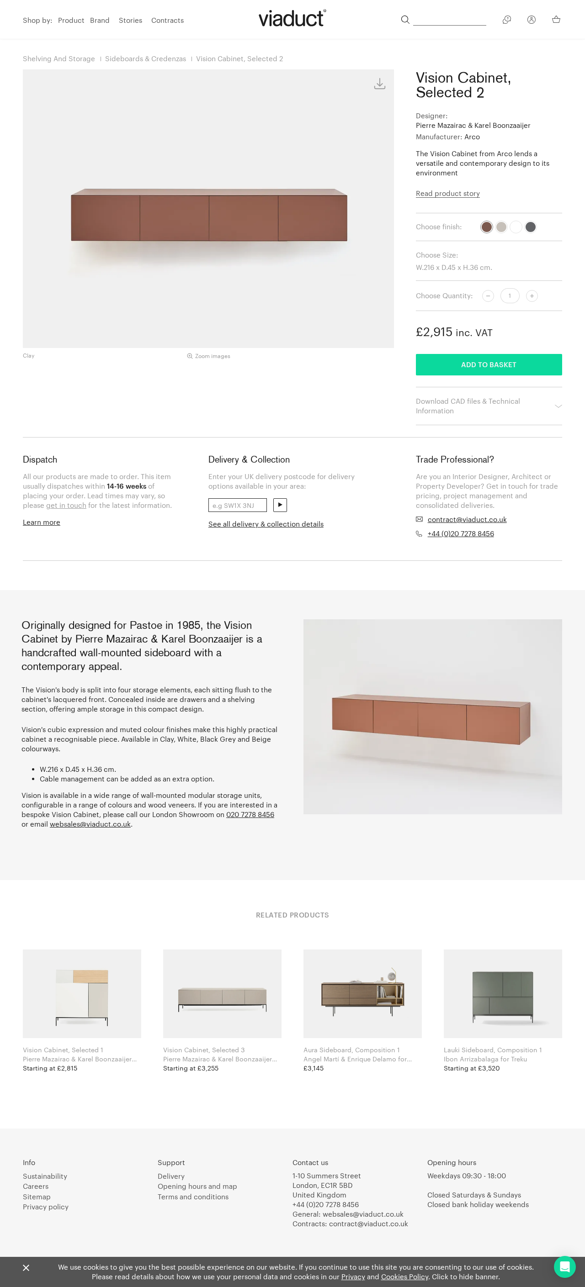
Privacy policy (46, 1207)
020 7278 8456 (250, 814)
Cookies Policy (404, 1276)
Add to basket (488, 364)
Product (71, 20)
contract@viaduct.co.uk (467, 519)
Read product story (448, 193)
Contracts (167, 20)
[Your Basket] (557, 19)
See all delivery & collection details (266, 524)
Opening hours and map (197, 1186)
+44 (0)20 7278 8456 (461, 533)
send (280, 505)
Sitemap (37, 1196)
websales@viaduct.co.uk (90, 824)
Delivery (171, 1176)
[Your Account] (531, 21)
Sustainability (45, 1176)
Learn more (41, 522)
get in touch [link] (66, 505)
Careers (35, 1186)
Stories (130, 20)
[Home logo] (292, 17)
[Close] (26, 1268)
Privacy (353, 1276)
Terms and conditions (193, 1196)
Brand (100, 20)
